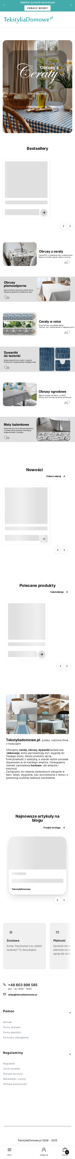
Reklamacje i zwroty (14, 1078)
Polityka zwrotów (13, 1073)
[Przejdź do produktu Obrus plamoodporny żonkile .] (26, 622)
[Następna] (71, 6)
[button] (37, 1012)
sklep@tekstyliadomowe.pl (22, 994)
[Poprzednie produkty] (63, 226)
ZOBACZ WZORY (37, 8)
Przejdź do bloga (52, 827)
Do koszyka (44, 538)
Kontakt (7, 1022)
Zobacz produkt (44, 212)
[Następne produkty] (70, 226)
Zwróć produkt (11, 1068)
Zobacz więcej (53, 476)
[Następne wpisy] (64, 900)
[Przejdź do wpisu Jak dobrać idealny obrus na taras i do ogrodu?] (37, 853)
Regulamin (9, 1063)
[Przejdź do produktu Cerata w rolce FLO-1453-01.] (26, 508)
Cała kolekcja (57, 592)
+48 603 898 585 (23, 985)
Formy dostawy (12, 1027)
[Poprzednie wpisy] (57, 900)
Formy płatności (12, 1032)
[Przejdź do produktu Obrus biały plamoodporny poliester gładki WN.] (26, 182)
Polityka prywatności (15, 1084)
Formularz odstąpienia (15, 1037)
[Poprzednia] (4, 6)
